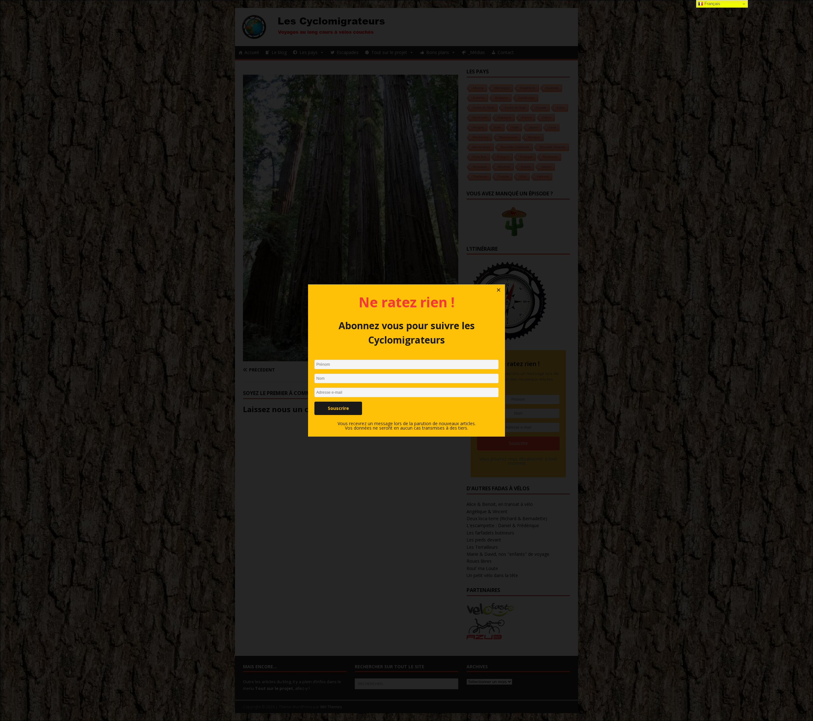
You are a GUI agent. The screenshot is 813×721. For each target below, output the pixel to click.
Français (711, 3)
